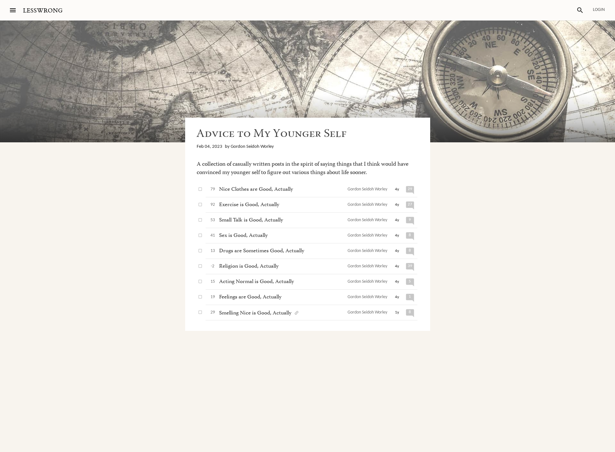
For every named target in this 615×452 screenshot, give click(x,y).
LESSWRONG (42, 11)
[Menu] (12, 10)
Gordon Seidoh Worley (252, 146)
